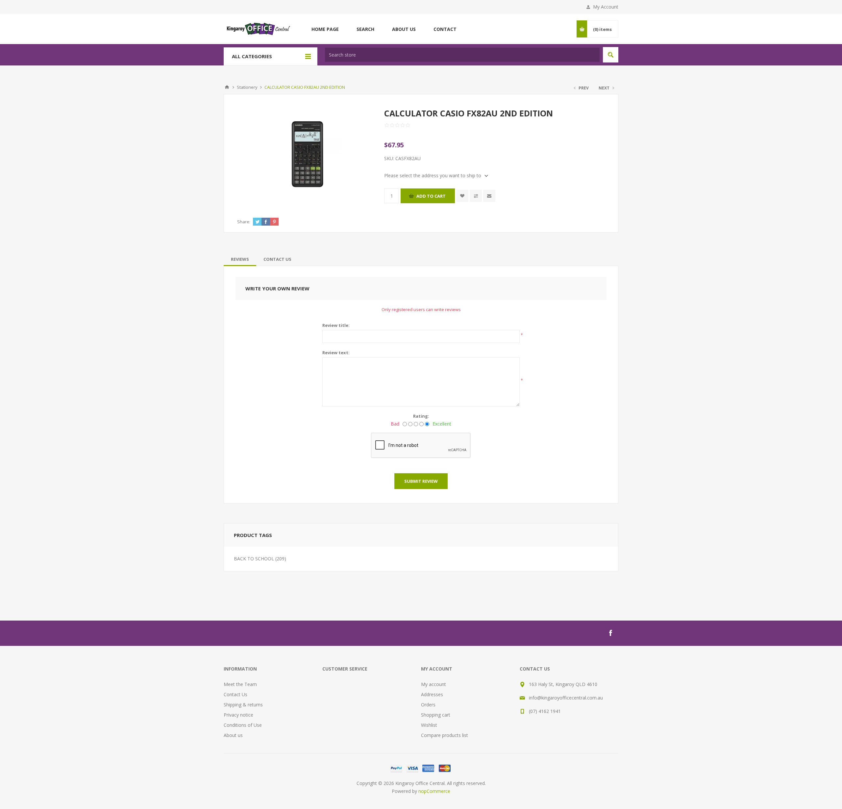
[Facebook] (610, 633)
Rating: (421, 416)
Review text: (336, 352)
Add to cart (431, 196)
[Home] (227, 87)
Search (610, 54)
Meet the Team (240, 684)
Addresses (432, 694)
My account (433, 684)
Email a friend (489, 196)
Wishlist (429, 725)
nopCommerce (434, 791)
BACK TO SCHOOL (254, 558)
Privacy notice (238, 715)
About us (233, 735)
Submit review (421, 481)
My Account (605, 7)
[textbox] (462, 55)
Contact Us (277, 259)
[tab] (240, 259)
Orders (428, 704)
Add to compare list (476, 196)
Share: (243, 222)
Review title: (336, 325)
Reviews (240, 259)
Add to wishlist (462, 196)
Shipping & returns (243, 704)
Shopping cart (435, 715)
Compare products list (444, 735)
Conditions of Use (243, 725)
